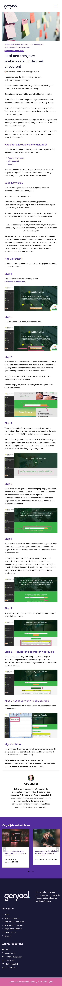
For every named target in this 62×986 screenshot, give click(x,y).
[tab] (28, 871)
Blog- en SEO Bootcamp (14, 921)
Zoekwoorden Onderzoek (14, 51)
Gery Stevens (16, 72)
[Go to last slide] (4, 849)
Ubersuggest (13, 161)
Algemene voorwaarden (19, 981)
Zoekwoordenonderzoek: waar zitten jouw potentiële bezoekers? (15, 853)
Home (7, 914)
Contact (8, 936)
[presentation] (15, 838)
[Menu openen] (57, 6)
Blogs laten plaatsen (13, 929)
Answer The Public (15, 158)
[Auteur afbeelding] (6, 72)
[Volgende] (57, 849)
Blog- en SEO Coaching (14, 925)
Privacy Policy (10, 932)
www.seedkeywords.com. (15, 281)
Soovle (10, 164)
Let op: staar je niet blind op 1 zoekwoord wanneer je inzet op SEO (46, 853)
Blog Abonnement (12, 918)
